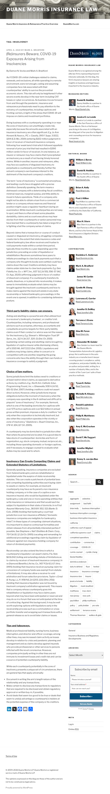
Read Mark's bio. (83, 269)
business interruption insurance (83, 518)
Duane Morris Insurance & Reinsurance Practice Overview (32, 24)
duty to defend (76, 566)
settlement (74, 610)
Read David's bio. (83, 440)
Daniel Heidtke (76, 557)
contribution (75, 542)
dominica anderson (78, 562)
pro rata (95, 605)
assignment (75, 503)
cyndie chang (91, 552)
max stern (86, 591)
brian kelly (74, 508)
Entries (74, 729)
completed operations (79, 537)
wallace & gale (95, 615)
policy (72, 605)
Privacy (91, 709)
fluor (88, 566)
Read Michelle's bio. (84, 397)
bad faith (87, 503)
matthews (74, 591)
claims (97, 532)
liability (89, 581)
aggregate (74, 498)
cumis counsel (76, 552)
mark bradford (87, 586)
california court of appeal (80, 528)
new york (86, 596)
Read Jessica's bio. (77, 141)
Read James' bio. (84, 280)
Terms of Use (11, 756)
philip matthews (89, 600)
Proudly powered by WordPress (19, 787)
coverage (74, 547)
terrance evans (89, 610)
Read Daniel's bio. (82, 109)
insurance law (76, 576)
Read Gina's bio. (82, 334)
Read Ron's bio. (82, 408)
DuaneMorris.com (71, 24)
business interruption (91, 508)
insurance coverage (90, 571)
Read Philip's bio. (83, 419)
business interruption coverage (83, 513)
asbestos (86, 498)
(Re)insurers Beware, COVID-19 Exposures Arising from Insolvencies (31, 59)
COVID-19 (86, 547)
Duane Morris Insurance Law (52, 9)
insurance (74, 571)
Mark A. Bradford (34, 50)
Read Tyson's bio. (83, 386)
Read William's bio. (84, 163)
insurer (88, 576)
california (74, 523)
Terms (84, 709)
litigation (73, 586)
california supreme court (80, 532)
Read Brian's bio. (83, 190)
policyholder (83, 605)
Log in (71, 724)
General (72, 630)
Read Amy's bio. (82, 430)
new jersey (74, 596)
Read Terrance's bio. (84, 323)
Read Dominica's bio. (84, 258)
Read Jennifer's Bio (85, 312)
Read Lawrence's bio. (85, 301)
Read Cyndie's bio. (83, 291)
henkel (96, 566)
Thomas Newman (77, 615)
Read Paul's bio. (75, 214)
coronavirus (89, 542)
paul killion (74, 600)
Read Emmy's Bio (84, 462)
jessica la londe (76, 581)
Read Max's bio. (75, 236)
